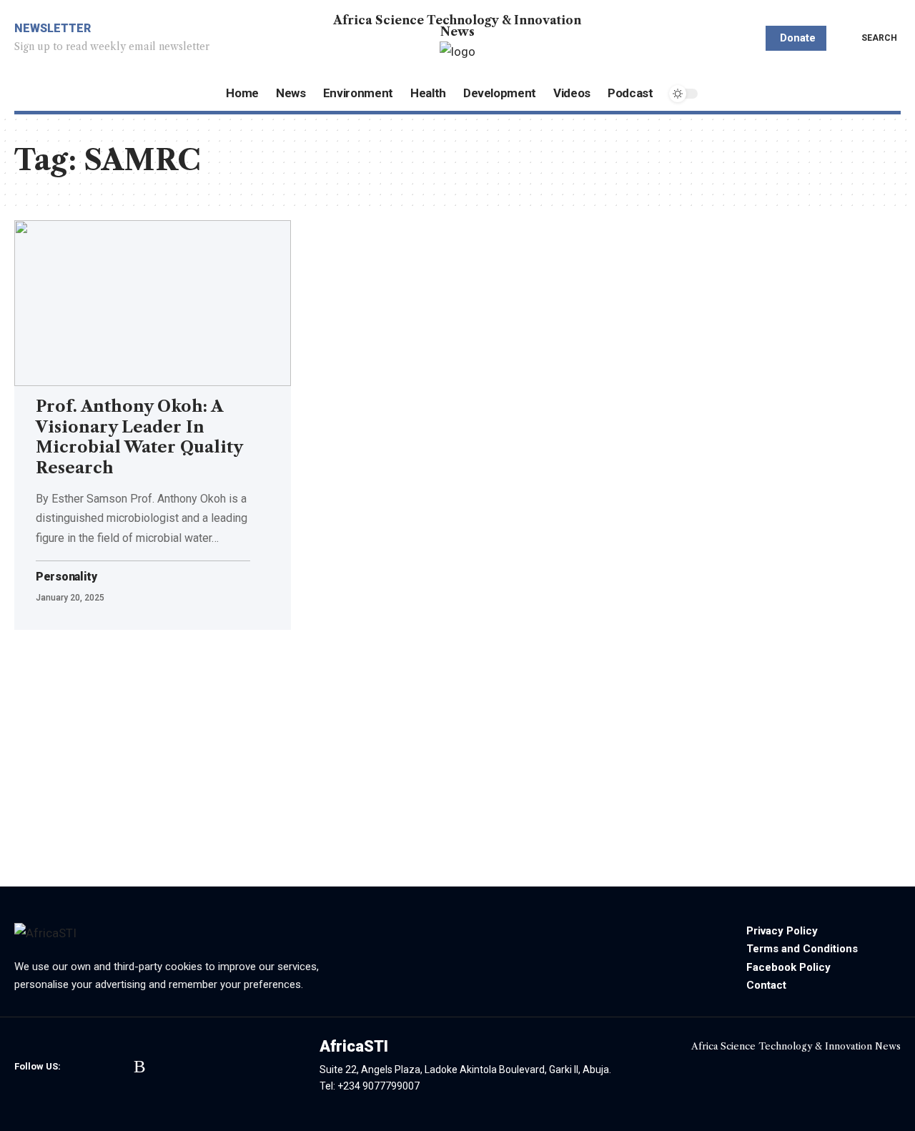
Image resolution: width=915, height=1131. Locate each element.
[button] (869, 38)
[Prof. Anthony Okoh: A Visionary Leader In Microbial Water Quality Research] (152, 303)
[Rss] (139, 1067)
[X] (99, 1067)
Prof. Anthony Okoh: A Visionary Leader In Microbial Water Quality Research (139, 437)
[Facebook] (78, 1067)
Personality (66, 577)
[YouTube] (119, 1067)
